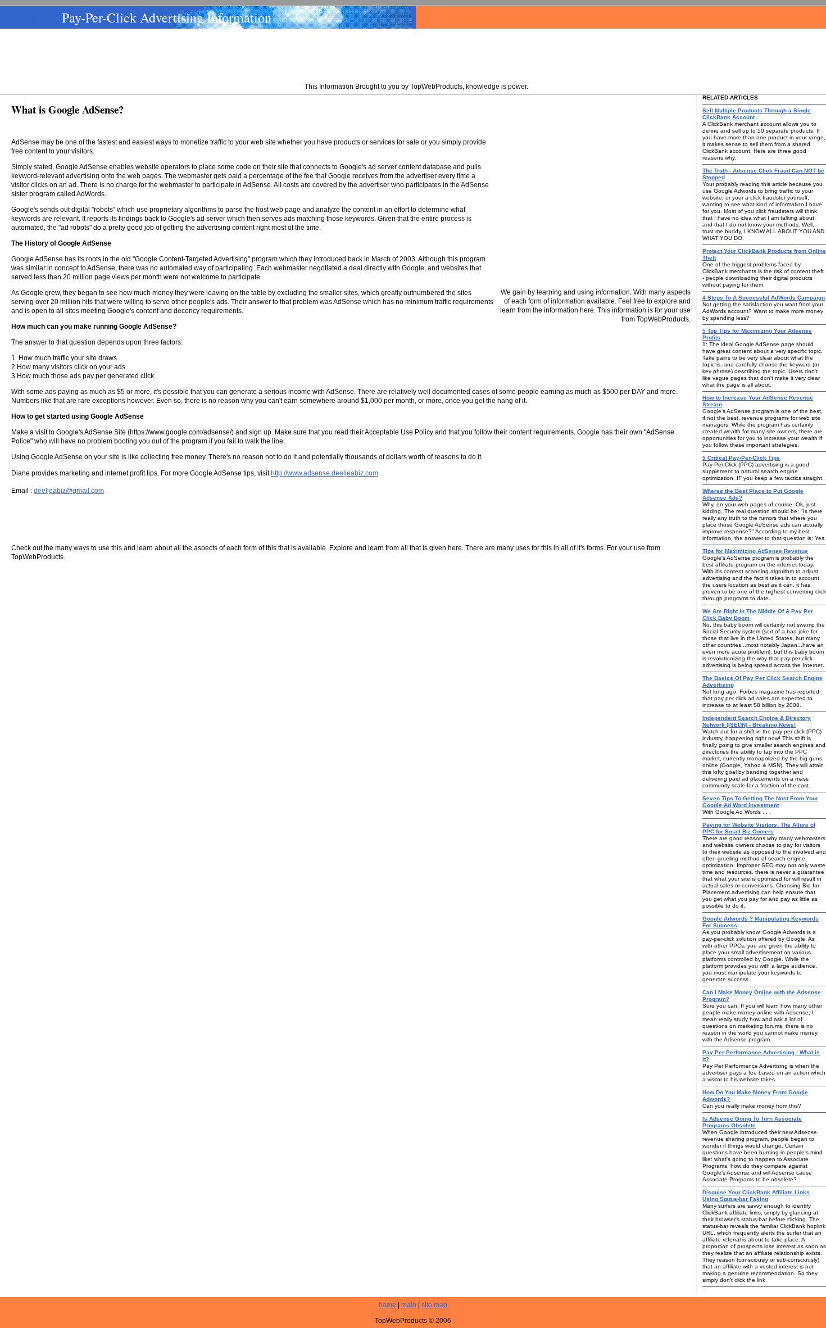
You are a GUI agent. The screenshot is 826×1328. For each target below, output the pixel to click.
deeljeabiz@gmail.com (69, 491)
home (387, 1305)
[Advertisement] (416, 56)
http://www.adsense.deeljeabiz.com (324, 473)
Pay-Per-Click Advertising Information (166, 17)
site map (434, 1305)
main (408, 1305)
